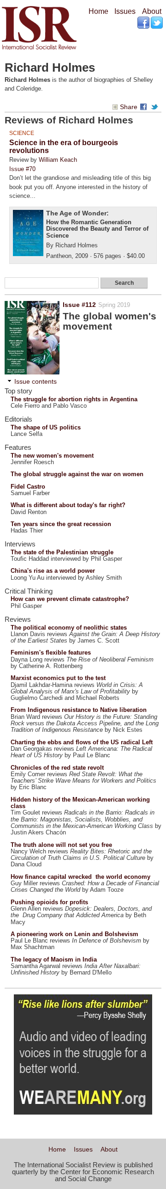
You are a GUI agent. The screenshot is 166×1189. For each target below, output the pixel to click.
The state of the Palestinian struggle (62, 552)
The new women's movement (52, 455)
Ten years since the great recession (61, 524)
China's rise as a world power (53, 570)
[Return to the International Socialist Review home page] (39, 49)
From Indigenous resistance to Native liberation (79, 709)
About (151, 11)
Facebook (144, 23)
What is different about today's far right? (68, 505)
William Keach (58, 159)
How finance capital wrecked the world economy (80, 876)
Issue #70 (22, 168)
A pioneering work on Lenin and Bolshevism (74, 934)
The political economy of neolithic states (69, 627)
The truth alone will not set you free (61, 844)
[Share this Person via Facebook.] (144, 107)
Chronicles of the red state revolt (57, 767)
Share (128, 107)
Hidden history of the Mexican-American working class (80, 802)
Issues (125, 11)
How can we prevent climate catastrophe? (70, 598)
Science (21, 133)
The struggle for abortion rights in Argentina (74, 399)
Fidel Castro (28, 486)
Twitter (157, 23)
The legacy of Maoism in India (54, 959)
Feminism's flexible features (51, 652)
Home (98, 11)
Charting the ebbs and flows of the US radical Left (82, 742)
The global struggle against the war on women (77, 474)
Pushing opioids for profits (49, 902)
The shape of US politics (46, 427)
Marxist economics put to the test (58, 677)
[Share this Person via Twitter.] (155, 107)
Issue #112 (79, 304)
